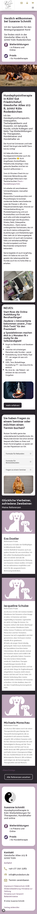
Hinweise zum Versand (13, 893)
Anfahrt (8, 863)
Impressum (8, 886)
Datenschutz (19, 886)
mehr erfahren (12, 405)
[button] (3, 910)
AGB (27, 886)
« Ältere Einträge (8, 770)
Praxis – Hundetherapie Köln (14, 182)
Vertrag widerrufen (11, 907)
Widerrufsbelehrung (12, 888)
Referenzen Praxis (11, 541)
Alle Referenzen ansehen (18, 777)
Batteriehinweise (11, 896)
